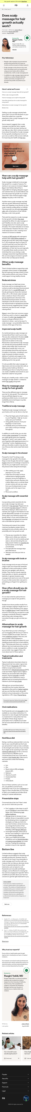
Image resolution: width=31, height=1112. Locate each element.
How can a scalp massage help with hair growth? (15, 92)
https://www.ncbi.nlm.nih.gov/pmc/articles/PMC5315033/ (16, 936)
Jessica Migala (25, 1024)
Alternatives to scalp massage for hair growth (14, 105)
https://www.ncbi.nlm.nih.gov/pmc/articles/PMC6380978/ (16, 927)
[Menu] (4, 5)
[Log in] (28, 5)
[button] (15, 10)
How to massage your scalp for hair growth (13, 97)
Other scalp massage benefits (10, 95)
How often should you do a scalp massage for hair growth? (14, 101)
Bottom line (5, 108)
